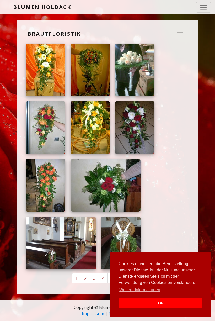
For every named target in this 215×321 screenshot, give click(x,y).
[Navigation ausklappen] (180, 34)
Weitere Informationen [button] (139, 289)
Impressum (93, 314)
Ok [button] (160, 303)
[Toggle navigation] (203, 7)
